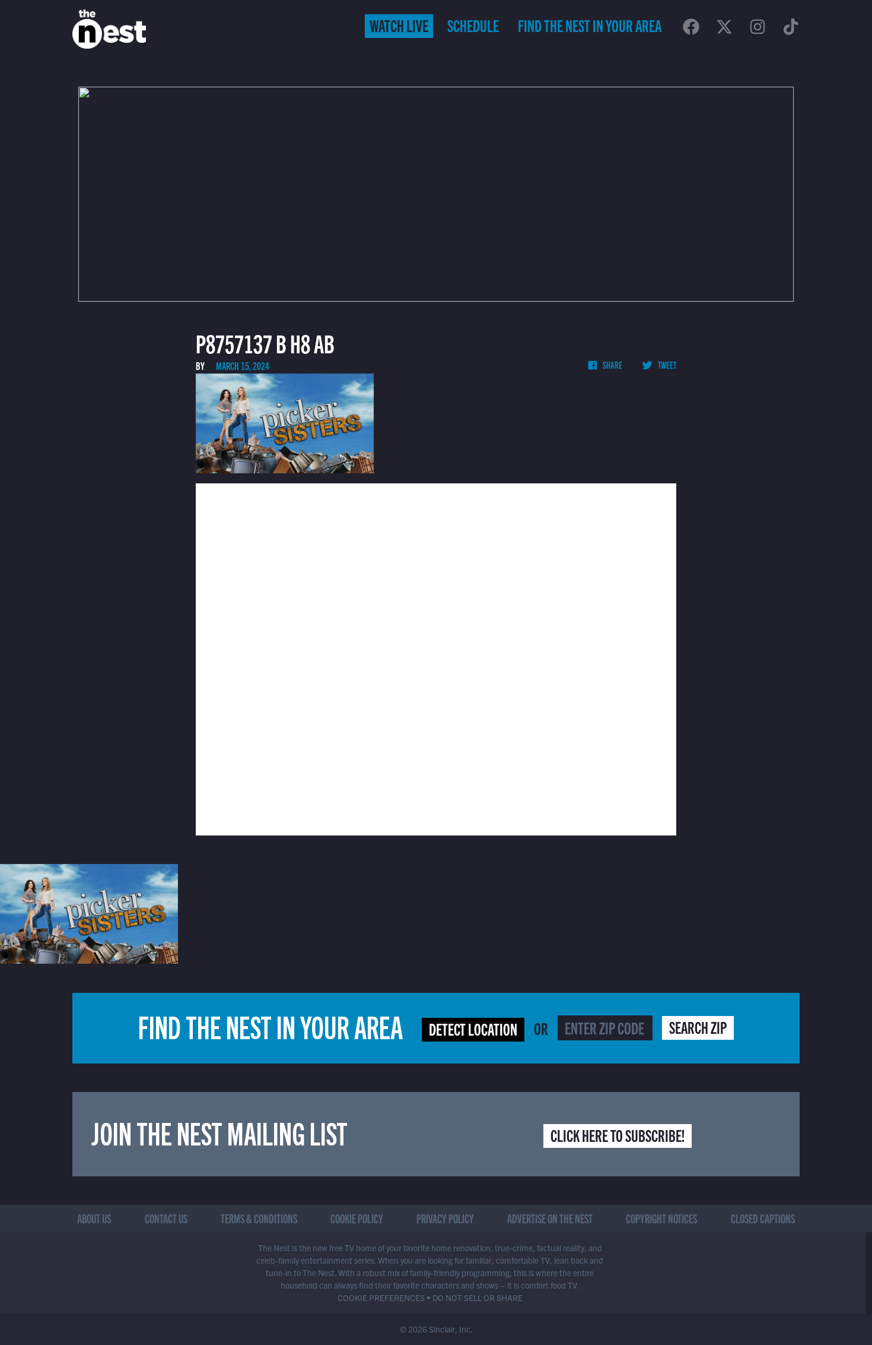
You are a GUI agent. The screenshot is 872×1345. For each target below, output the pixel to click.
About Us (94, 1218)
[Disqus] (436, 657)
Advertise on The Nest (550, 1218)
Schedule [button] (473, 25)
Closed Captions (763, 1218)
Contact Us (166, 1218)
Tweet (666, 365)
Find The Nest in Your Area (589, 25)
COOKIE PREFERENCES (381, 1297)
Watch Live (399, 25)
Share (612, 365)
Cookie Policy (356, 1218)
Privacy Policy (445, 1218)
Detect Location (473, 1028)
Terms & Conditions (259, 1218)
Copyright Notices (661, 1218)
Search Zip (698, 1026)
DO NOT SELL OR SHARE (477, 1297)
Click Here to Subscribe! (617, 1134)
